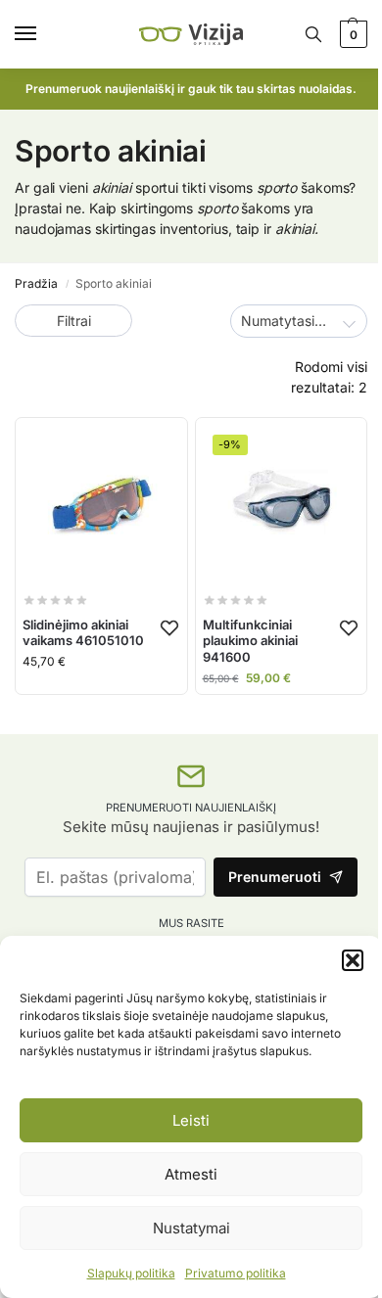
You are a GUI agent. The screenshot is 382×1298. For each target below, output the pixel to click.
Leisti (191, 1120)
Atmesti (191, 1174)
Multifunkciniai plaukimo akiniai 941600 (250, 641)
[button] (352, 960)
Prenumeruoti (274, 876)
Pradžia (36, 283)
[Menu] (44, 34)
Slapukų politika (131, 1273)
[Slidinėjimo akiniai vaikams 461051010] (101, 503)
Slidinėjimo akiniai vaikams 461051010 (83, 633)
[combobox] (298, 321)
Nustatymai (191, 1228)
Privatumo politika (235, 1273)
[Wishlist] (169, 627)
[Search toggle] (313, 34)
